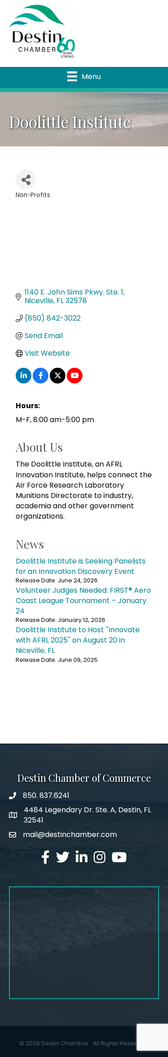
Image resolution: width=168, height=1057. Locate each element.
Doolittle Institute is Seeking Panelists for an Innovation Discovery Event (81, 566)
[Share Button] (26, 179)
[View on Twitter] (57, 381)
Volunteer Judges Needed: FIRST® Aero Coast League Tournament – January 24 (83, 600)
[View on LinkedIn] (23, 381)
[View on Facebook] (40, 381)
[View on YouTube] (74, 381)
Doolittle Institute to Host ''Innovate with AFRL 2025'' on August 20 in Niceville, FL (78, 640)
